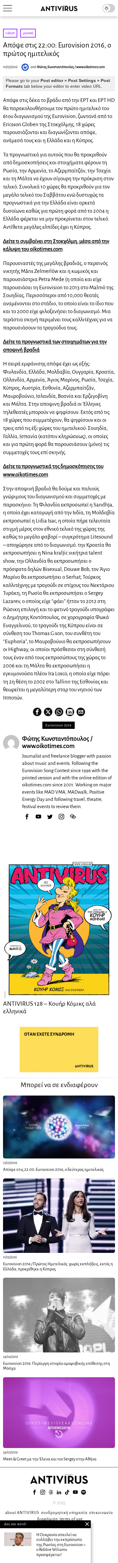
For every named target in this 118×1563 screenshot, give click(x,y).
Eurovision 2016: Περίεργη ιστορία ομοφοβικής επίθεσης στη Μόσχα (56, 1366)
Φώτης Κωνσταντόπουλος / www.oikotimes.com (71, 67)
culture (10, 33)
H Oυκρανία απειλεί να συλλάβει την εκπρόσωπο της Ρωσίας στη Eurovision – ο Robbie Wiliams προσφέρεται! (61, 1544)
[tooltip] (37, 712)
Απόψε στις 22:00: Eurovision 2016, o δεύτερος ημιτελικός (53, 1169)
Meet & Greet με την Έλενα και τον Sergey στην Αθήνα (50, 1459)
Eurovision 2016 (58, 725)
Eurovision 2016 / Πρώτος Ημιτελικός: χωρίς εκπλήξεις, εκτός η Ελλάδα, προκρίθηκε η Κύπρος (58, 1266)
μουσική (28, 33)
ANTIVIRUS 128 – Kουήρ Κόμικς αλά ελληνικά (49, 1007)
